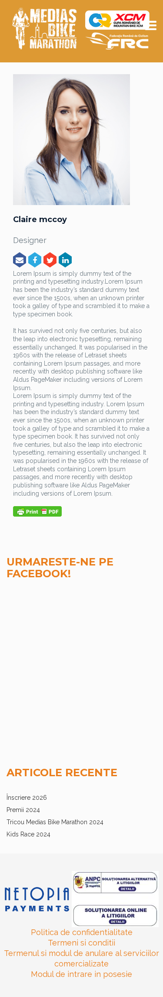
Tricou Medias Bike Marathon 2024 (55, 822)
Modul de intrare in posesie (81, 974)
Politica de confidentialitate (82, 932)
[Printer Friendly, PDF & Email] (37, 510)
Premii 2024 (23, 809)
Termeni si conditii (81, 942)
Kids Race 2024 (28, 834)
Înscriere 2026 (27, 797)
